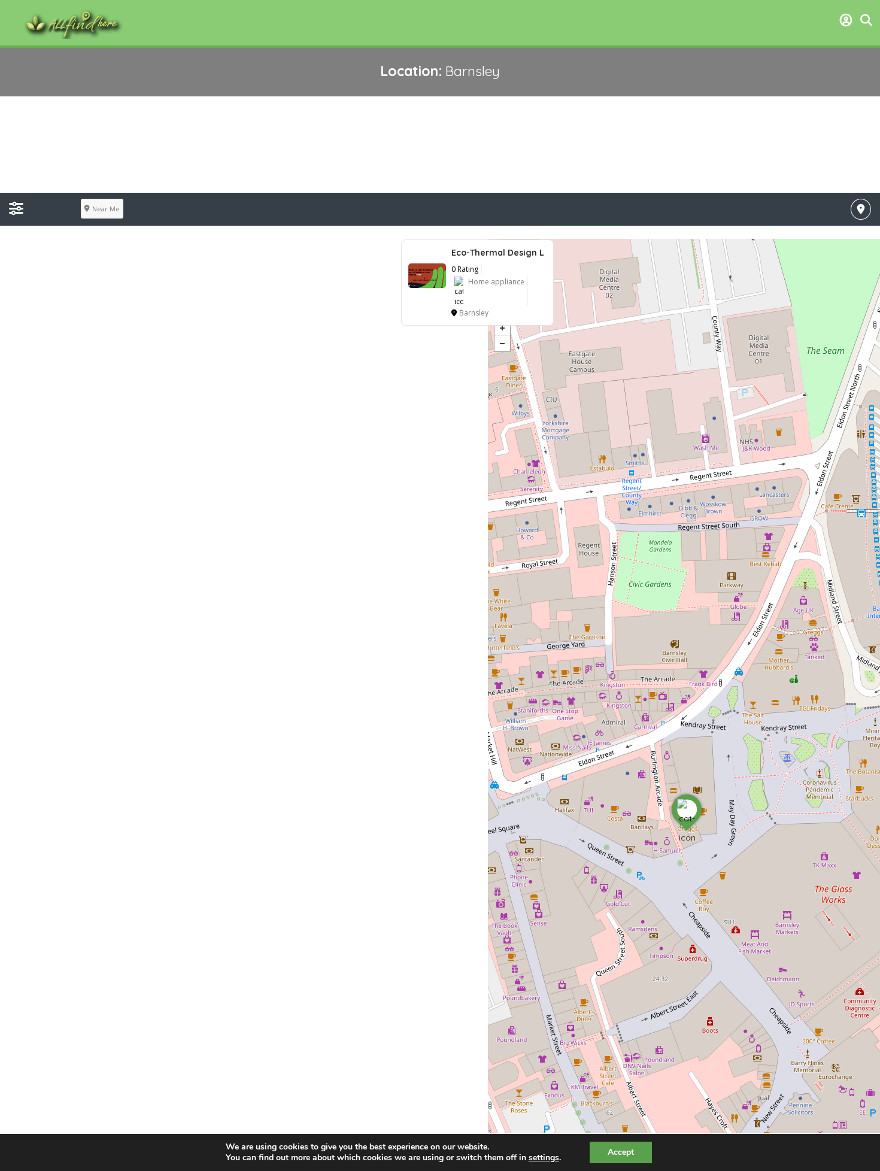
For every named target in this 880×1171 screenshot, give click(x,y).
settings (544, 1157)
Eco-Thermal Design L (497, 252)
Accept (621, 1152)
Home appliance (496, 282)
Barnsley (473, 313)
